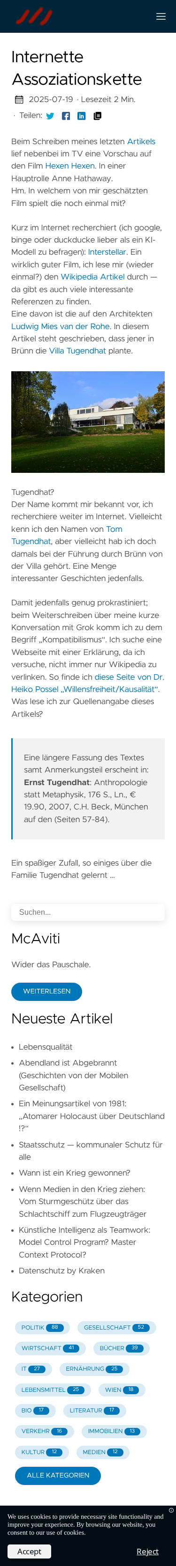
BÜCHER (119, 1348)
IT (31, 1369)
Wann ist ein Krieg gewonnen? (74, 1173)
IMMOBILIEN (111, 1431)
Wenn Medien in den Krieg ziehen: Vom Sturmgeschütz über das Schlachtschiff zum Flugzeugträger (82, 1202)
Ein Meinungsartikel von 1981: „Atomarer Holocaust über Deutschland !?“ (92, 1116)
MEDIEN (100, 1452)
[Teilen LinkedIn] (82, 116)
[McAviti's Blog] (76, 16)
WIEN (119, 1390)
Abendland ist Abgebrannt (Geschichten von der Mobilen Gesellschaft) (73, 1075)
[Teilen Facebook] (66, 116)
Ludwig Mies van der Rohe (60, 327)
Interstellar (107, 252)
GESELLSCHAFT (114, 1328)
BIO (33, 1411)
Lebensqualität (46, 1047)
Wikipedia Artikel (93, 277)
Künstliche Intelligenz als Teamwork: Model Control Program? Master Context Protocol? (84, 1242)
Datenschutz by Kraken (62, 1271)
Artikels (141, 142)
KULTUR (39, 1452)
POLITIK (40, 1328)
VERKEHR (42, 1431)
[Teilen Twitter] (50, 116)
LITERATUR (92, 1411)
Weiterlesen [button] (46, 991)
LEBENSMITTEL (50, 1390)
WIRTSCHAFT (48, 1348)
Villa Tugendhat (77, 351)
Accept (29, 1551)
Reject (148, 1551)
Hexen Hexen (69, 166)
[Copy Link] (98, 116)
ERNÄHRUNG (92, 1369)
